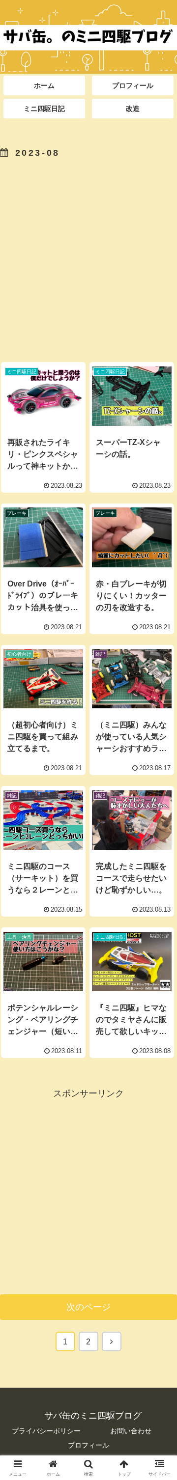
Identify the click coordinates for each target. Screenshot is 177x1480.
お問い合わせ (130, 1431)
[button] (158, 1318)
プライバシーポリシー (46, 1431)
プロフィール (88, 1445)
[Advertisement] (88, 256)
